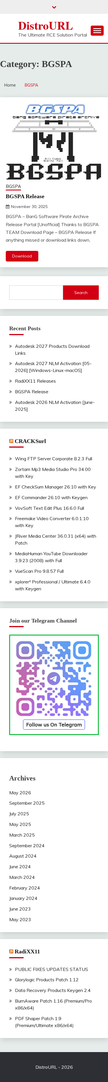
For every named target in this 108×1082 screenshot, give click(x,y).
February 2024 (24, 888)
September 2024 (27, 845)
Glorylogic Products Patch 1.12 (47, 979)
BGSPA (13, 186)
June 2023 (20, 909)
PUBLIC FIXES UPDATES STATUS (51, 969)
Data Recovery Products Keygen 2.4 (53, 990)
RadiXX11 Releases (35, 381)
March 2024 (22, 877)
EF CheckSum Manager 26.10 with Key (55, 487)
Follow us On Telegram (54, 724)
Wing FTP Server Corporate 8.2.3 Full (53, 458)
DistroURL (45, 25)
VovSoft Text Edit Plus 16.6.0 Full (49, 508)
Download (22, 256)
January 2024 (23, 898)
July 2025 (19, 813)
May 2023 (20, 919)
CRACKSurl (30, 441)
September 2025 (27, 803)
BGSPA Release (25, 196)
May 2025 (20, 824)
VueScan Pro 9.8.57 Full (39, 571)
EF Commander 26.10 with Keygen (51, 497)
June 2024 (20, 866)
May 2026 (20, 792)
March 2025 (22, 835)
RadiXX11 (27, 951)
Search (81, 292)
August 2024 (23, 856)
